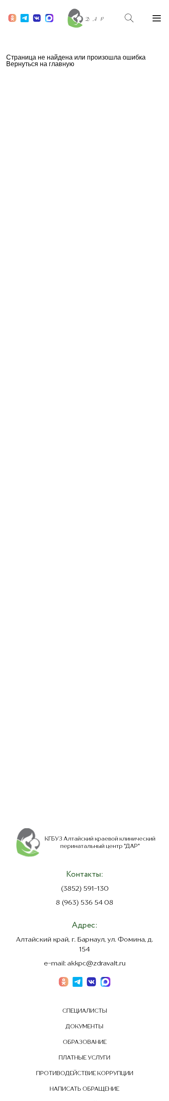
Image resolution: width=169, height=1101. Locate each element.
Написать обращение (84, 1089)
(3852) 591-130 (85, 889)
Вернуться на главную (40, 63)
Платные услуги (84, 1058)
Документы (84, 1027)
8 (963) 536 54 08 (84, 903)
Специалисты (84, 1011)
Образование (85, 1042)
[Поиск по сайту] (129, 18)
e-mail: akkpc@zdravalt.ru (85, 963)
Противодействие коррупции (84, 1073)
